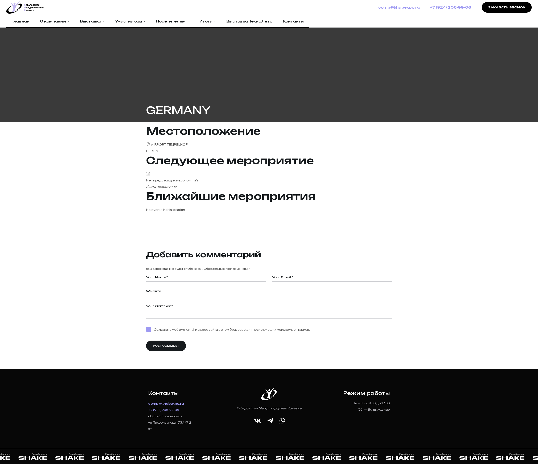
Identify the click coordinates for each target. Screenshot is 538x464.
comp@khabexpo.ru (399, 7)
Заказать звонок (506, 7)
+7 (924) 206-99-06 (450, 7)
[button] (257, 420)
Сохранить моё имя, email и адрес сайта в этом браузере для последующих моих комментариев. (232, 329)
